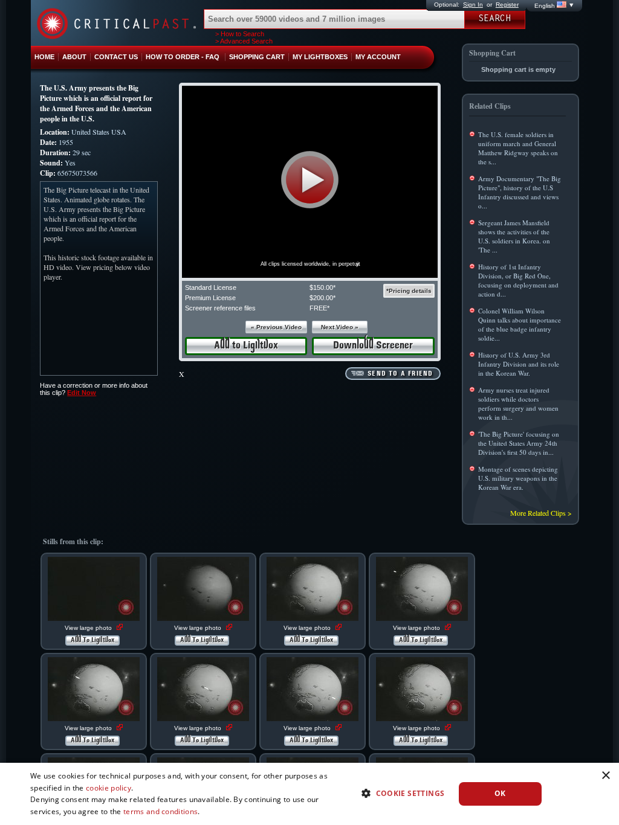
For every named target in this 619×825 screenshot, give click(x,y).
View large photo (89, 627)
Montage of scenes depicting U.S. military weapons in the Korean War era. (518, 478)
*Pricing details (409, 290)
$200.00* (322, 297)
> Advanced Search (244, 41)
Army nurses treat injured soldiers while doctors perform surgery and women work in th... (518, 403)
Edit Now (81, 392)
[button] (310, 180)
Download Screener (373, 345)
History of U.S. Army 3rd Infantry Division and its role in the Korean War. (518, 363)
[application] (310, 182)
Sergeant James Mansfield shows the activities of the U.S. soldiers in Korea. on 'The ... (514, 236)
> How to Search (239, 33)
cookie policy (108, 788)
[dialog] (309, 794)
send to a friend (400, 374)
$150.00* (322, 287)
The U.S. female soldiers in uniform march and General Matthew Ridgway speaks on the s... (518, 148)
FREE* (319, 308)
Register (507, 4)
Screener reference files (220, 308)
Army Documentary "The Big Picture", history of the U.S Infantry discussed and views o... (519, 192)
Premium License (210, 297)
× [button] (605, 775)
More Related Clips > (541, 513)
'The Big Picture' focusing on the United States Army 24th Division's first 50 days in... (518, 443)
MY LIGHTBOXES (320, 56)
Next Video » (339, 327)
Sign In (473, 4)
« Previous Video (276, 327)
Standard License (210, 287)
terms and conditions (160, 811)
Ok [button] (500, 793)
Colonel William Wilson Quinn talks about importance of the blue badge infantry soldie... (519, 324)
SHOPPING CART (256, 56)
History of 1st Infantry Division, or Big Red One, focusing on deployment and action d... (518, 280)
